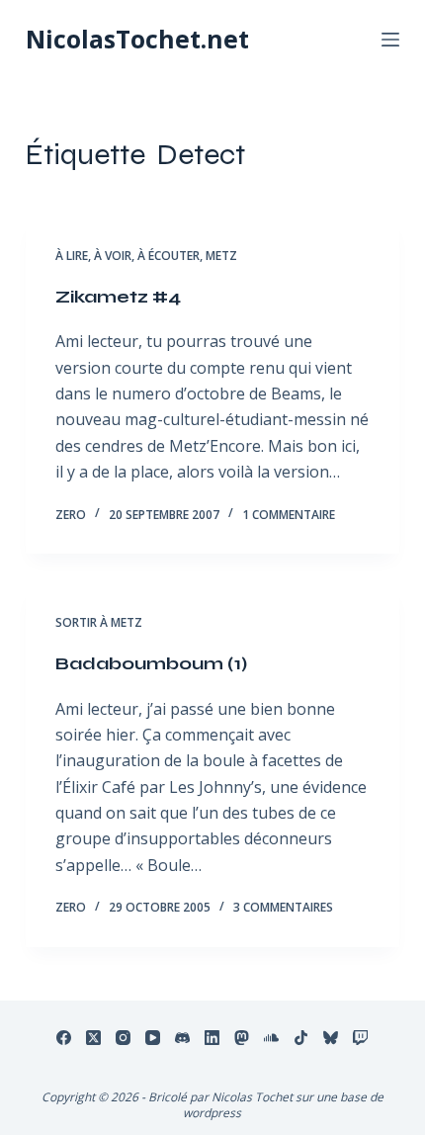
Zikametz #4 (118, 296)
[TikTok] (301, 1037)
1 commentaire (288, 514)
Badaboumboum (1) (151, 663)
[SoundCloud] (271, 1037)
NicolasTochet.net (137, 38)
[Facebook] (63, 1037)
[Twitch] (360, 1037)
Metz (221, 255)
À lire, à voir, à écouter (127, 255)
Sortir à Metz (98, 622)
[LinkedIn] (212, 1037)
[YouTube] (152, 1037)
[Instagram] (123, 1037)
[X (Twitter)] (93, 1037)
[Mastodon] (241, 1037)
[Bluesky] (330, 1037)
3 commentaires (283, 907)
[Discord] (182, 1037)
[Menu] (390, 39)
